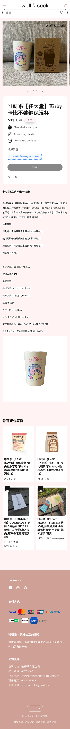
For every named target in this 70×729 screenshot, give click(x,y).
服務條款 (18, 722)
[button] (4, 5)
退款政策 (40, 722)
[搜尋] (62, 12)
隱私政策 (29, 722)
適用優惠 (13, 149)
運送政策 (51, 722)
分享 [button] (14, 177)
